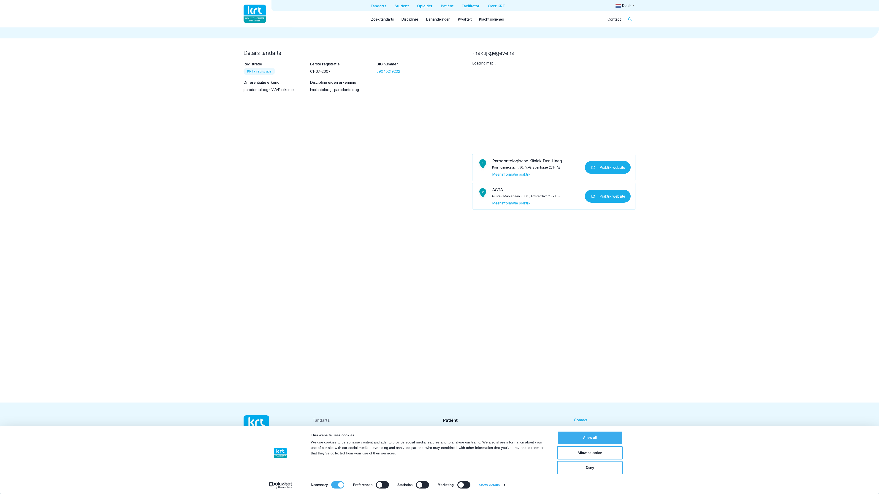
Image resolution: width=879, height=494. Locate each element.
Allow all (590, 438)
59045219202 (388, 71)
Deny (590, 468)
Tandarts (321, 420)
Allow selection (590, 453)
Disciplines (410, 19)
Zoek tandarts (382, 19)
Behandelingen (438, 19)
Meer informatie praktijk (511, 174)
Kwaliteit (465, 19)
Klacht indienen (491, 19)
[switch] (382, 485)
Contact (614, 19)
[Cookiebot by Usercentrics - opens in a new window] (280, 485)
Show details (489, 485)
